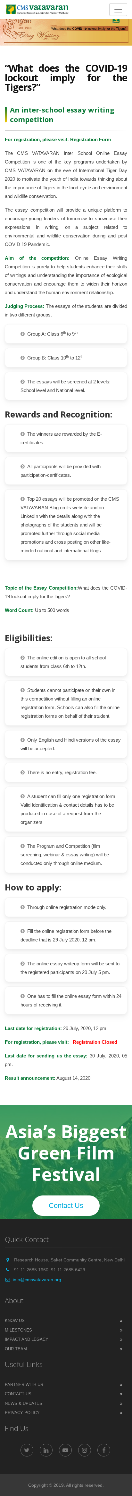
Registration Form (90, 139)
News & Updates (23, 1403)
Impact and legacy (26, 1339)
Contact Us (66, 1205)
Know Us (15, 1320)
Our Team (16, 1349)
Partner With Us (24, 1384)
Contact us (18, 1393)
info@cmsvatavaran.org (37, 1279)
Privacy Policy (22, 1412)
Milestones (18, 1330)
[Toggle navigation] (118, 9)
